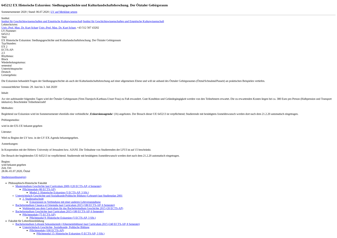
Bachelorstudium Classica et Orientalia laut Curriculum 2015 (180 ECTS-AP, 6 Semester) (65, 205)
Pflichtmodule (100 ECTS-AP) (46, 230)
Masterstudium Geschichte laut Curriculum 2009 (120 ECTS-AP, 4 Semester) (58, 186)
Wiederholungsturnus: (13, 62)
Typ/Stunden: (8, 43)
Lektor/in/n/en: (9, 24)
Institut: (5, 18)
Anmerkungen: (9, 143)
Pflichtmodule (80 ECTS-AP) (38, 189)
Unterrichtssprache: (12, 68)
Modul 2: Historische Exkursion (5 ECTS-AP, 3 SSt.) (59, 192)
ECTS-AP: (7, 49)
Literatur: (6, 131)
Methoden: (7, 107)
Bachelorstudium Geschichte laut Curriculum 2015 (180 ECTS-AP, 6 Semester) (59, 211)
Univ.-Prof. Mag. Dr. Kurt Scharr (19, 27)
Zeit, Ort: (6, 167)
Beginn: (5, 161)
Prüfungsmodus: (10, 119)
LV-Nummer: (8, 30)
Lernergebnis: (9, 74)
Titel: (4, 37)
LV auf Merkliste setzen (64, 11)
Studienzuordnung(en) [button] (13, 177)
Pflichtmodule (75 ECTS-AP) (38, 214)
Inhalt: (4, 92)
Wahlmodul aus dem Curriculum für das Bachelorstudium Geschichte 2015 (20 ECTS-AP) (72, 208)
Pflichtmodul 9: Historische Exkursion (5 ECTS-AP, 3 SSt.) (62, 217)
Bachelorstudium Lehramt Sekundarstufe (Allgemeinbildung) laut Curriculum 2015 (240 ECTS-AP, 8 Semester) (77, 224)
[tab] (168, 177)
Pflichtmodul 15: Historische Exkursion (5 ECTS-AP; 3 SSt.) (70, 233)
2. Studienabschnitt (33, 198)
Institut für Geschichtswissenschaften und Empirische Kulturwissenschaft (41, 21)
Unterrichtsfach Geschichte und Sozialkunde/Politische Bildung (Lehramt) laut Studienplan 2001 (69, 195)
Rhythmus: (7, 56)
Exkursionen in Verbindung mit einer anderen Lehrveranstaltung (65, 201)
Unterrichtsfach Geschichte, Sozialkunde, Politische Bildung (55, 227)
